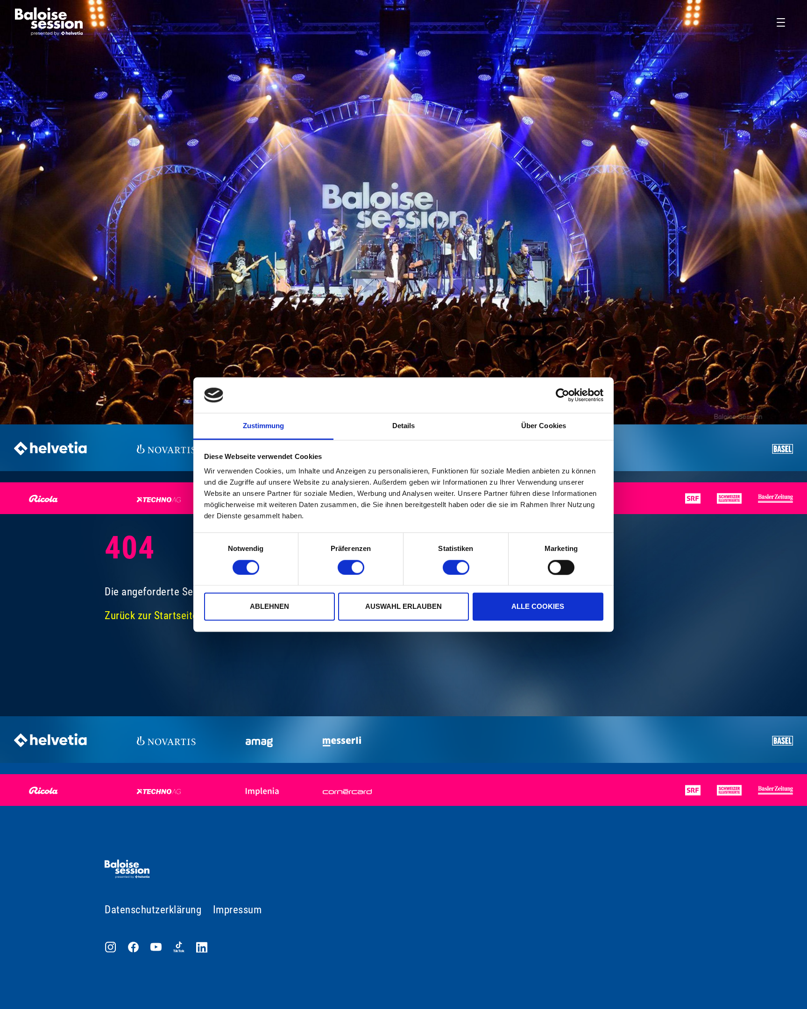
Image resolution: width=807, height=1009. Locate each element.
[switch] (351, 567)
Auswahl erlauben (403, 606)
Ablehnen (269, 606)
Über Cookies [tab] (543, 426)
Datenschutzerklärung (153, 909)
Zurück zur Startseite (151, 615)
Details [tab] (403, 426)
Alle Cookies (537, 606)
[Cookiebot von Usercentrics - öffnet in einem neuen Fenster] (562, 395)
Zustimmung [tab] (263, 426)
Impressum (237, 909)
